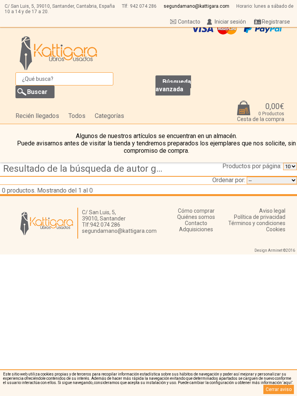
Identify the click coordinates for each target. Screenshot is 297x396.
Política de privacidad (259, 217)
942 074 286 (143, 6)
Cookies (275, 229)
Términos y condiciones (256, 223)
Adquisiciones (196, 229)
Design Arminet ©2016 (274, 250)
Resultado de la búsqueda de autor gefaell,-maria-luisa (86, 168)
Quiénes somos (196, 217)
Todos (76, 115)
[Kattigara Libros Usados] (58, 53)
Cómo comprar (196, 211)
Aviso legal (272, 211)
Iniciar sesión (230, 22)
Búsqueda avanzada (173, 85)
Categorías (109, 115)
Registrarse (276, 22)
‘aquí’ (287, 383)
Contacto (189, 22)
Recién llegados (37, 115)
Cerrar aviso (279, 389)
